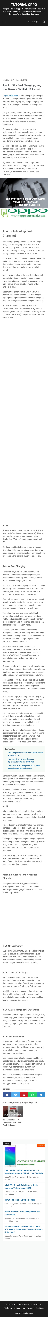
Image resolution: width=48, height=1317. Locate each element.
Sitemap (27, 1304)
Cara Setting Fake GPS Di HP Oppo (20, 1200)
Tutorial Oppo (24, 5)
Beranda (8, 1304)
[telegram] (41, 1094)
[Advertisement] (24, 52)
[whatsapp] (32, 1094)
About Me (17, 1304)
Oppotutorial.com (10, 96)
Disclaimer (8, 1308)
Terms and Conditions (35, 1308)
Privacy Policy (19, 1308)
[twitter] (15, 1094)
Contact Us (36, 1304)
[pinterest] (24, 1094)
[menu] (6, 22)
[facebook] (7, 1094)
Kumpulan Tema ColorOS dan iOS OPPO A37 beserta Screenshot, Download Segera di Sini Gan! (24, 1229)
